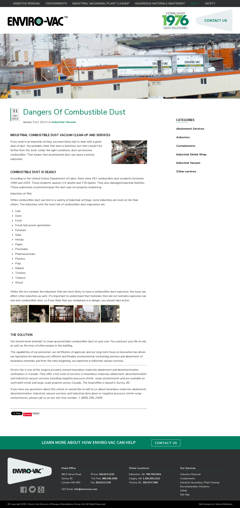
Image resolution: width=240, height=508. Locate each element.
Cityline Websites (223, 504)
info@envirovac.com (85, 489)
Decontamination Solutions (194, 486)
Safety (210, 3)
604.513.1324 (106, 474)
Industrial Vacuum (188, 163)
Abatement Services (190, 129)
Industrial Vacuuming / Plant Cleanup (199, 482)
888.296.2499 (109, 478)
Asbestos (183, 137)
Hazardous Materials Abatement (160, 3)
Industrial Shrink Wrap (191, 154)
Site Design (205, 504)
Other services (186, 171)
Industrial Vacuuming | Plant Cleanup (100, 3)
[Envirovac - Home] (38, 25)
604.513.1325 (103, 482)
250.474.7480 (150, 482)
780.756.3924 (153, 474)
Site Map (185, 494)
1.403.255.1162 (151, 478)
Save (29, 414)
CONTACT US (166, 443)
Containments (56, 3)
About (195, 3)
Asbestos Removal (26, 3)
